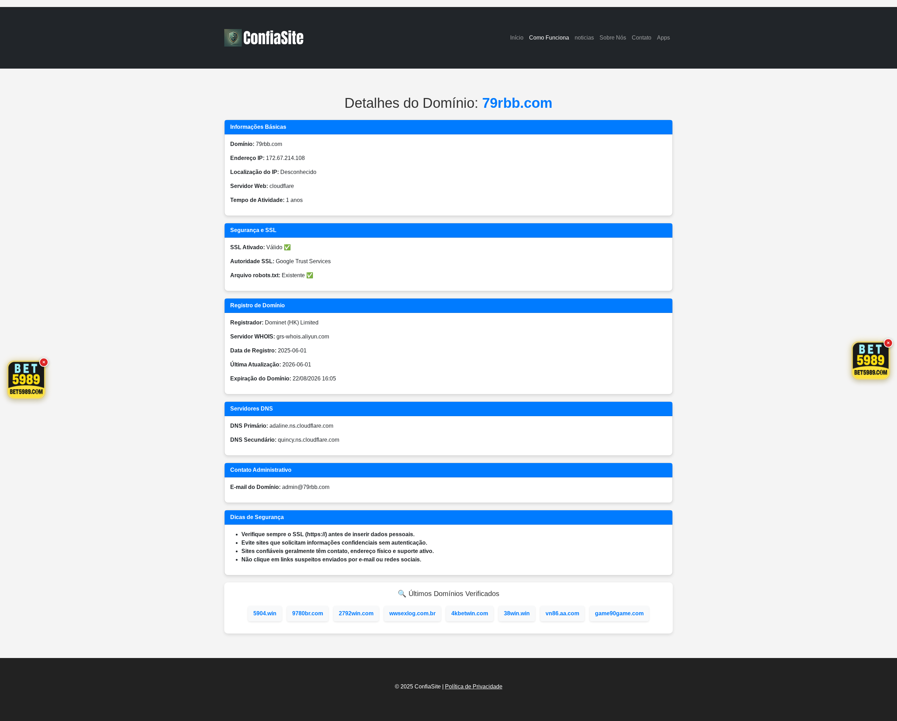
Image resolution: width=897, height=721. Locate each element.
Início (516, 38)
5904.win (264, 613)
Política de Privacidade (473, 687)
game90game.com (619, 613)
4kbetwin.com (469, 613)
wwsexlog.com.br (412, 613)
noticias (584, 38)
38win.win (517, 613)
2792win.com (356, 613)
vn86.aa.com (562, 613)
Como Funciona (549, 38)
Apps (663, 38)
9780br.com (307, 613)
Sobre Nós (613, 38)
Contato (641, 38)
